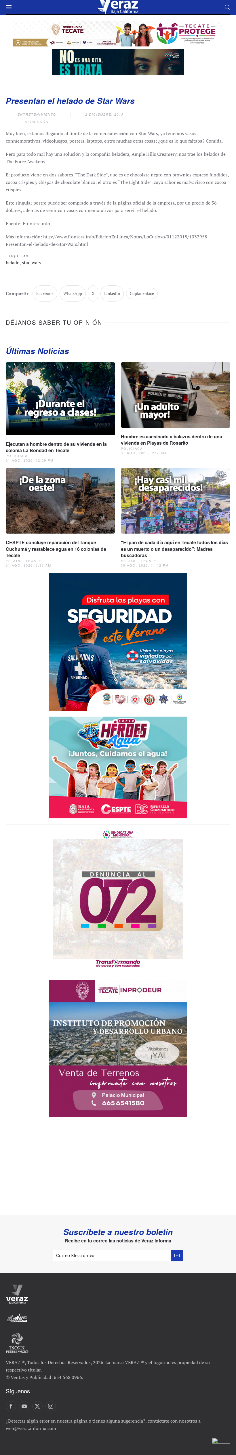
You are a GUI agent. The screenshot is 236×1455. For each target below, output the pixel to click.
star (25, 262)
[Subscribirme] (177, 1255)
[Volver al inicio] (118, 7)
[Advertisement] (118, 1172)
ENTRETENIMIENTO (37, 114)
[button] (9, 7)
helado (13, 262)
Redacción (37, 122)
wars (36, 262)
